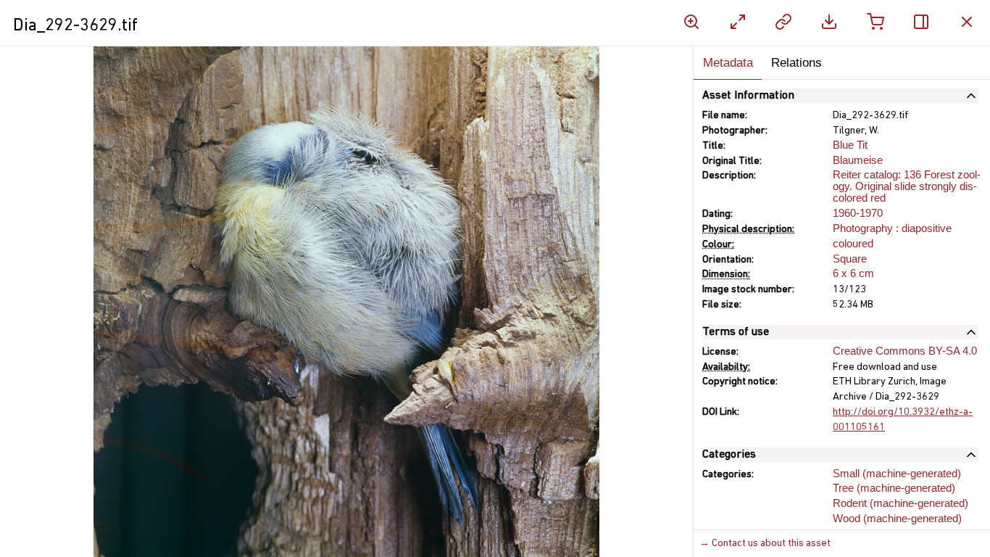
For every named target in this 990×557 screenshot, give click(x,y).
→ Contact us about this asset (765, 543)
